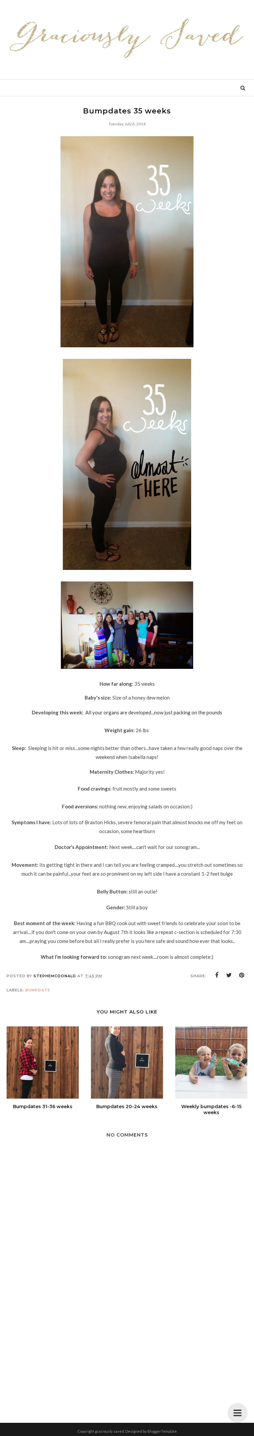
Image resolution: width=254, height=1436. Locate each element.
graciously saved (109, 1431)
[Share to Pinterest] (241, 975)
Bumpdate (37, 990)
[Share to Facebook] (216, 975)
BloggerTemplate (162, 1431)
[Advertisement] (127, 1348)
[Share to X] (229, 975)
